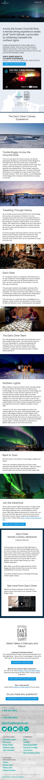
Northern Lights (8, 747)
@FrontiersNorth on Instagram (20, 728)
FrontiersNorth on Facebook (9, 728)
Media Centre (7, 767)
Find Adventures (8, 750)
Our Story (26, 742)
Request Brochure (9, 770)
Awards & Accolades (30, 747)
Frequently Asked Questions (22, 699)
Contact (5, 762)
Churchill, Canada (9, 739)
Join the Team (8, 765)
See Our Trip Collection (22, 679)
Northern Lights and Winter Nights (29, 670)
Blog (24, 739)
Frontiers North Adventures (5, 8)
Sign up (38, 2)
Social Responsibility (30, 745)
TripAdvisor (26, 728)
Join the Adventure (14, 64)
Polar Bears (7, 742)
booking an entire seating (21, 687)
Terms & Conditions (18, 777)
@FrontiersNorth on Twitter (4, 728)
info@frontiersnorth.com (15, 722)
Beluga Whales (8, 745)
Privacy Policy (6, 777)
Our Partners (28, 750)
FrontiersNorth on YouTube (15, 728)
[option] (22, 152)
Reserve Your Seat (22, 662)
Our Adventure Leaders (31, 753)
